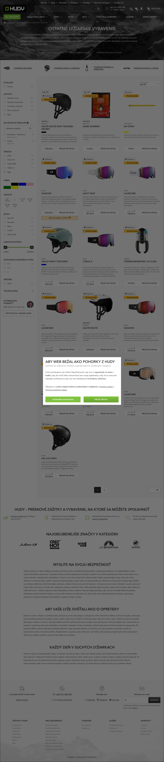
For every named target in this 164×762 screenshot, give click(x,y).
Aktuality (63, 3)
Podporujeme (16, 737)
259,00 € (88, 211)
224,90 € (88, 282)
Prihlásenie (141, 9)
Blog (53, 3)
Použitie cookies (106, 386)
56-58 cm (7, 205)
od (5, 247)
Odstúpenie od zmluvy (53, 731)
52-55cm (7, 200)
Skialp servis (113, 728)
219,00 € (129, 348)
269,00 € (129, 211)
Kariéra (14, 740)
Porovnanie (130, 9)
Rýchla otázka (145, 734)
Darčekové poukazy (115, 731)
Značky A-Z (119, 3)
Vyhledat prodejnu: (13, 128)
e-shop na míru (81, 757)
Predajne (74, 3)
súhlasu (134, 708)
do (32, 247)
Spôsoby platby (51, 740)
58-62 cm (14, 205)
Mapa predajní (22, 700)
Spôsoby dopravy (51, 737)
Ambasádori (16, 734)
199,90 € (47, 412)
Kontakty (86, 3)
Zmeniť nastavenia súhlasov (55, 749)
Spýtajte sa (85, 728)
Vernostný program (102, 3)
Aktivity (43, 3)
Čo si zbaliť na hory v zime (53, 52)
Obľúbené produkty (136, 9)
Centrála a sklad (146, 731)
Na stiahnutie (86, 725)
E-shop (143, 728)
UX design (70, 757)
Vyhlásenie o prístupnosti (54, 746)
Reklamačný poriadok (53, 734)
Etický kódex (16, 728)
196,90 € (47, 474)
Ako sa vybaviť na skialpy (80, 52)
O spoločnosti (16, 725)
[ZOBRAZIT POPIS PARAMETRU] (28, 123)
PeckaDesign (92, 757)
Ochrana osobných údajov (56, 390)
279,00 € (47, 348)
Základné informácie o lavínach (109, 52)
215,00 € (47, 282)
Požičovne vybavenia (116, 725)
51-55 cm (22, 200)
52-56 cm (29, 200)
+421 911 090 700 (64, 694)
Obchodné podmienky (53, 728)
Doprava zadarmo (18, 516)
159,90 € (129, 412)
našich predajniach (100, 519)
